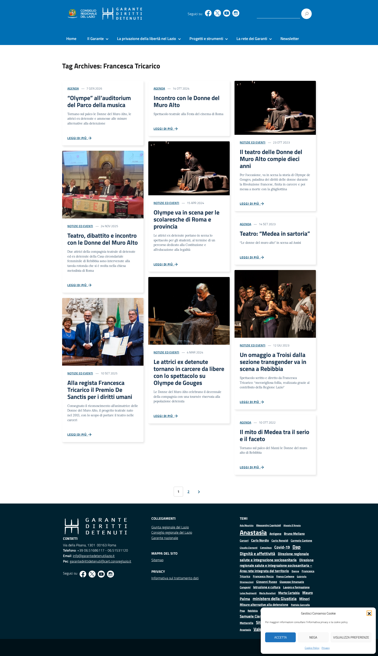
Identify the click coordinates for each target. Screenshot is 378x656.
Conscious (266, 547)
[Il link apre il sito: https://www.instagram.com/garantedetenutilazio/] (235, 13)
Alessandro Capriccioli (268, 525)
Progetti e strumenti (206, 39)
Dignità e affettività (257, 553)
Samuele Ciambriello (256, 616)
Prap (242, 611)
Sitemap (157, 560)
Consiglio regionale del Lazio (171, 532)
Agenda (73, 88)
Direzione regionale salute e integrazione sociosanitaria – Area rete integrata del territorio (276, 565)
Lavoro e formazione (296, 587)
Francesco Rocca (263, 576)
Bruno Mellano (294, 533)
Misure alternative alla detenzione (264, 604)
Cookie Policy (312, 648)
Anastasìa (253, 532)
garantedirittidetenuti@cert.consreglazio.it (100, 561)
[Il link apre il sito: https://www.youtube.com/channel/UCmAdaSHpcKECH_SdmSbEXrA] (226, 13)
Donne (295, 571)
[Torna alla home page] (122, 14)
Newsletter (289, 39)
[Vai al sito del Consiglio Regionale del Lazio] (82, 14)
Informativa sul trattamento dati (175, 578)
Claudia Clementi (248, 547)
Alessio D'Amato (292, 525)
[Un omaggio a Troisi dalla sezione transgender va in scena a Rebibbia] (275, 303)
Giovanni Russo (266, 581)
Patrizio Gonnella (300, 605)
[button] (369, 613)
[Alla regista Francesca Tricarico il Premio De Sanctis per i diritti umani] (103, 331)
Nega (313, 637)
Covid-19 (282, 547)
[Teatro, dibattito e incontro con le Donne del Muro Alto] (103, 184)
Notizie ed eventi (80, 226)
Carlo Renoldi (279, 540)
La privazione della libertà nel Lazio (146, 39)
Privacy (326, 648)
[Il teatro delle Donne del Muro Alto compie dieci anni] (275, 107)
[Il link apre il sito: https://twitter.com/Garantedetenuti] (217, 13)
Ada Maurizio (247, 525)
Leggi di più (77, 138)
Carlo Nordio (260, 540)
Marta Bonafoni (267, 593)
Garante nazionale (164, 537)
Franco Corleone (285, 576)
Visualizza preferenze (351, 637)
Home (71, 39)
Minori (304, 599)
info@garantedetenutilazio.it (94, 555)
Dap (296, 546)
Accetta (280, 637)
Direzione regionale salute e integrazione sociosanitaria (274, 557)
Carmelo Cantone (301, 540)
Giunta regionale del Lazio (170, 527)
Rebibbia (253, 611)
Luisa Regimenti (248, 593)
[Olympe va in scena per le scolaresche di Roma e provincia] (189, 168)
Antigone (275, 533)
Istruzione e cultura (266, 587)
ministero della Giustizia (275, 598)
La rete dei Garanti (251, 39)
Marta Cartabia (289, 592)
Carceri (244, 540)
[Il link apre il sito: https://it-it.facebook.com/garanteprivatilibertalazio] (208, 13)
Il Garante (95, 39)
